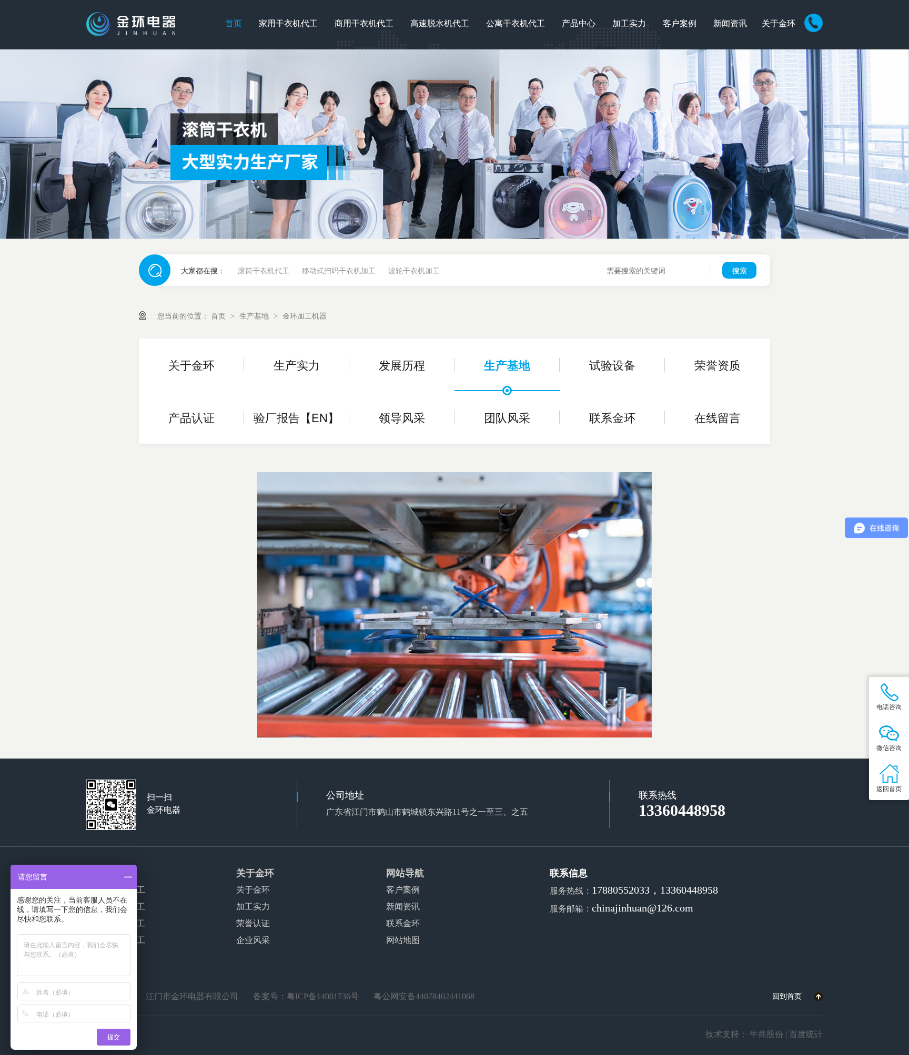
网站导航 (405, 873)
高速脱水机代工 (439, 23)
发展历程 (402, 364)
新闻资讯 (730, 23)
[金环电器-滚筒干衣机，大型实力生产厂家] (454, 144)
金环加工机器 (304, 315)
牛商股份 (766, 1034)
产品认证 (191, 417)
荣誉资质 (717, 364)
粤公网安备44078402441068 (423, 996)
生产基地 (255, 315)
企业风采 (253, 940)
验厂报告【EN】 (296, 417)
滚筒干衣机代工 (263, 270)
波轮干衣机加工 (414, 270)
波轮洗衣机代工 (115, 923)
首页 (233, 23)
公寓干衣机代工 (515, 23)
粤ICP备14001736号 (323, 996)
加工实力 (629, 23)
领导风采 (402, 417)
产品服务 (105, 873)
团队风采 (507, 417)
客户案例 (679, 23)
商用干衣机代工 (364, 23)
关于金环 (778, 23)
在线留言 (717, 417)
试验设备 (612, 364)
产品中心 (578, 23)
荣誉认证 (253, 923)
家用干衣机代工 (288, 23)
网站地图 (403, 940)
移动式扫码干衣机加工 (339, 270)
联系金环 (612, 417)
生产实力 (297, 364)
